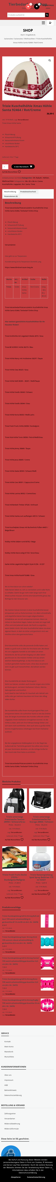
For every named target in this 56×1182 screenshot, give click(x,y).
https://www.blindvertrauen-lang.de (19, 267)
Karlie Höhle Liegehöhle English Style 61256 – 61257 (24, 564)
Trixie (33, 184)
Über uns (7, 1075)
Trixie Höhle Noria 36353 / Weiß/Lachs (19, 415)
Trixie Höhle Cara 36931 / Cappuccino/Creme (22, 482)
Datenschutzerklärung (13, 1095)
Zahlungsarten (10, 1113)
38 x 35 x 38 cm (31, 181)
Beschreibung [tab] (10, 191)
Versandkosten (23, 120)
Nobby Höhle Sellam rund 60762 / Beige (20, 541)
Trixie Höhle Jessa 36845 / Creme (17, 460)
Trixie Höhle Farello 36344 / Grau (17, 403)
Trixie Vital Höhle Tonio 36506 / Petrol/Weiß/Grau (24, 437)
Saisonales (18, 38)
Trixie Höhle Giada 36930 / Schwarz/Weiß (20, 471)
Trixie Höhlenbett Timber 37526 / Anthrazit (21, 505)
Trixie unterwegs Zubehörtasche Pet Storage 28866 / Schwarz (41, 819)
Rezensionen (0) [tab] (11, 196)
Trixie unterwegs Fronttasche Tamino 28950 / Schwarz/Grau (14, 819)
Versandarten (10, 245)
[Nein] (52, 1169)
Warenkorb (8, 1051)
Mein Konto (9, 1046)
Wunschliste (9, 1057)
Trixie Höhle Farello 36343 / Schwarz (19, 392)
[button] (49, 60)
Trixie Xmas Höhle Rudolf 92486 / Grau (20, 575)
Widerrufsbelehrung (12, 1123)
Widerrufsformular (11, 1129)
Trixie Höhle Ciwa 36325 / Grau (16, 370)
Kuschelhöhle (7, 184)
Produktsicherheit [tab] (28, 191)
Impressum (8, 1080)
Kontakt (7, 1041)
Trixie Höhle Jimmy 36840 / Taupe (17, 448)
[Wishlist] (28, 6)
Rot (23, 184)
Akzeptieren (16, 1177)
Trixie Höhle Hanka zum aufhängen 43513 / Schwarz (25, 516)
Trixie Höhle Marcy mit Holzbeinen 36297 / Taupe (24, 358)
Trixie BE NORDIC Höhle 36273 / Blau (19, 347)
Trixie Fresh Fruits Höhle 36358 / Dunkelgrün (22, 426)
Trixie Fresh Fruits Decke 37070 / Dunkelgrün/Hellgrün (14, 877)
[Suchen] (47, 15)
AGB (6, 1085)
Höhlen (46, 178)
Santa (28, 184)
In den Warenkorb (21, 167)
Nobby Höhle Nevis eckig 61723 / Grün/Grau (22, 553)
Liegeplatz (17, 184)
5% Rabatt (37, 178)
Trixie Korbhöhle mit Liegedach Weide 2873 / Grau (24, 336)
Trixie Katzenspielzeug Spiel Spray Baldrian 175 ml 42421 (41, 877)
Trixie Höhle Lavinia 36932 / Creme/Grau (20, 493)
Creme (40, 181)
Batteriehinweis (10, 1090)
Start (23, 35)
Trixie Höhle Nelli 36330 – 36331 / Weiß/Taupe (22, 381)
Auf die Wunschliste (10, 172)
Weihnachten (29, 38)
